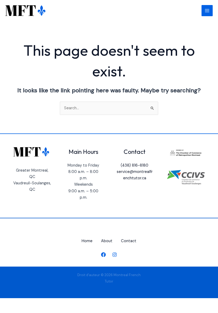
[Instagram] (114, 254)
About (106, 241)
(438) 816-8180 (134, 165)
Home (87, 241)
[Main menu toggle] (207, 10)
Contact (128, 241)
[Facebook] (103, 254)
